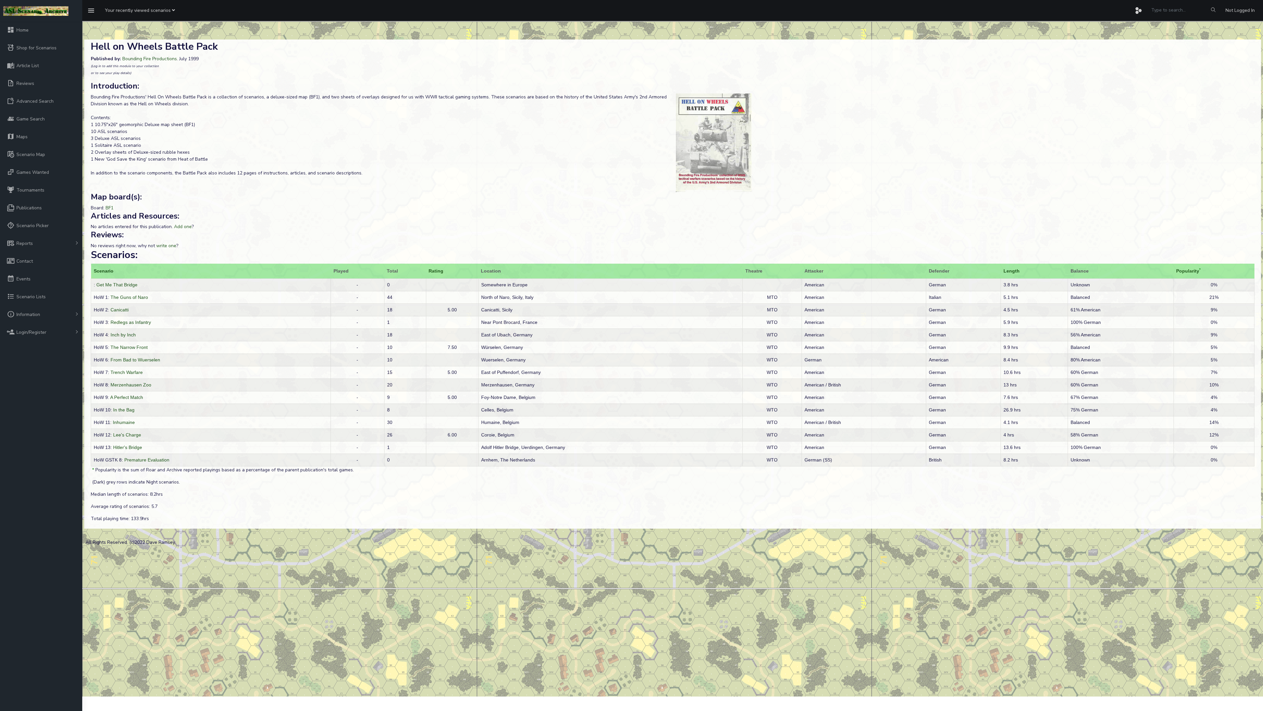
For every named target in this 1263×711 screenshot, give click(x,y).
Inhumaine (124, 422)
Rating (436, 271)
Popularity (1187, 271)
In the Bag (124, 409)
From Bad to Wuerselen (135, 359)
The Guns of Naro (129, 297)
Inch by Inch (123, 334)
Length (1011, 271)
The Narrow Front (129, 347)
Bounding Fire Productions (149, 59)
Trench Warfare (127, 372)
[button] (140, 10)
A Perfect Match (126, 397)
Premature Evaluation (146, 459)
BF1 (109, 208)
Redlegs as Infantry (131, 322)
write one (166, 246)
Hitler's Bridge (127, 447)
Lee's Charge (127, 434)
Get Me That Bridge (116, 284)
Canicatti (120, 309)
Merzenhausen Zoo (131, 384)
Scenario (103, 271)
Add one (183, 227)
